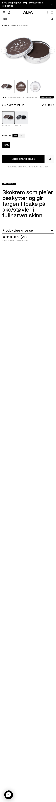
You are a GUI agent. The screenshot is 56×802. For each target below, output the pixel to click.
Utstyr (5, 25)
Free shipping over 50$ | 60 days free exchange (22, 4)
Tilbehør (13, 25)
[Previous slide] (4, 50)
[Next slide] (52, 50)
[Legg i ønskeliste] (50, 159)
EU (15, 136)
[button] (8, 794)
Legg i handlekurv (23, 158)
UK (21, 136)
